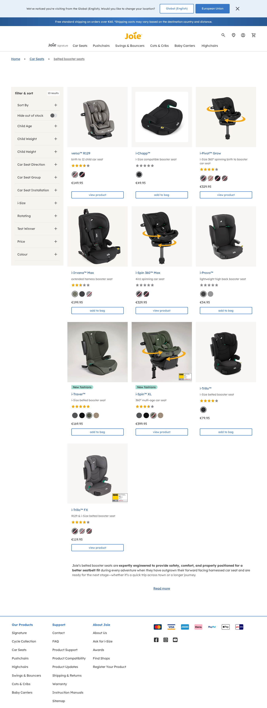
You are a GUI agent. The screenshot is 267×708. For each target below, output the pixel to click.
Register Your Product (109, 667)
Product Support (64, 650)
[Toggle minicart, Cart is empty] (252, 35)
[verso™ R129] (97, 117)
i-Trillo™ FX (79, 510)
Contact (58, 633)
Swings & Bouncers (26, 675)
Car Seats (37, 59)
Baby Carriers (22, 692)
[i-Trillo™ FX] (97, 473)
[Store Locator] (234, 35)
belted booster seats (69, 59)
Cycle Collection (24, 641)
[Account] (243, 35)
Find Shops (101, 658)
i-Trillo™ (205, 388)
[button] (237, 9)
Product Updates (65, 667)
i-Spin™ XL (144, 394)
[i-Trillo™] (226, 352)
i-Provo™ (206, 273)
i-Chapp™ (143, 153)
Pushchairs (20, 658)
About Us (100, 633)
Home (15, 59)
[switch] (53, 115)
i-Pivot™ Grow (210, 153)
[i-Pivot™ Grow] (226, 117)
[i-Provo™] (226, 236)
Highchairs (20, 667)
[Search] (223, 35)
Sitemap (58, 701)
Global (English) (177, 8)
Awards (98, 650)
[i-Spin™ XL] (162, 352)
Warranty (59, 684)
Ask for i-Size (102, 641)
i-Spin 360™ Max (148, 273)
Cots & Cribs (21, 684)
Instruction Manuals (67, 692)
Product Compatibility (69, 658)
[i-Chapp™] (162, 117)
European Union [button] (212, 8)
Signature (19, 633)
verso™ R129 (80, 153)
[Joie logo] (133, 35)
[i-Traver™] (97, 352)
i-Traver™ (78, 394)
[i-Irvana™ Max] (97, 236)
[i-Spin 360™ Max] (162, 236)
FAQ (55, 641)
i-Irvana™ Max (82, 273)
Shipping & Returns (67, 675)
